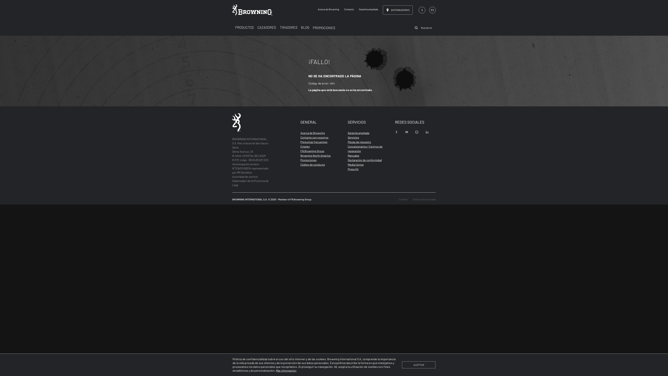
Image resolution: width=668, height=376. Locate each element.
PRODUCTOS (244, 27)
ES (432, 9)
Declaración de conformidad (365, 160)
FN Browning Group (312, 151)
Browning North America (315, 155)
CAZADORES (266, 27)
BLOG (305, 27)
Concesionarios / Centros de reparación (365, 149)
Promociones (308, 160)
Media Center (356, 164)
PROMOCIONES (324, 28)
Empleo (305, 146)
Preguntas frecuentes (313, 142)
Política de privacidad (424, 199)
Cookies (403, 199)
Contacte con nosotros (314, 137)
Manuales (353, 155)
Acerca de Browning (312, 133)
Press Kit (353, 169)
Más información (286, 370)
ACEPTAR (418, 364)
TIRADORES (288, 27)
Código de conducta (312, 164)
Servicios (353, 137)
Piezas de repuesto (359, 142)
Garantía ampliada (358, 133)
